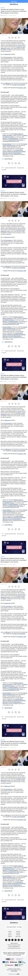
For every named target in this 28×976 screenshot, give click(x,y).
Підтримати (14, 1)
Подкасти (10, 936)
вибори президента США (10, 167)
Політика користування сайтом (14, 944)
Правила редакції (14, 943)
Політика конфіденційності (14, 946)
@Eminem (7, 83)
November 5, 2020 (22, 87)
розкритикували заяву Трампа (15, 139)
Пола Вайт (4, 169)
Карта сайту (18, 936)
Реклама (18, 934)
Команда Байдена (7, 144)
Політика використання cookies (14, 948)
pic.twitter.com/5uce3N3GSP (18, 84)
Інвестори (18, 933)
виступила (8, 57)
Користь (10, 934)
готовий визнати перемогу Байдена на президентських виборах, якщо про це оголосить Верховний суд (14, 152)
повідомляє (7, 54)
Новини (9, 931)
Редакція (18, 931)
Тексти (10, 933)
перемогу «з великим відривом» (10, 138)
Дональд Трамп (20, 167)
